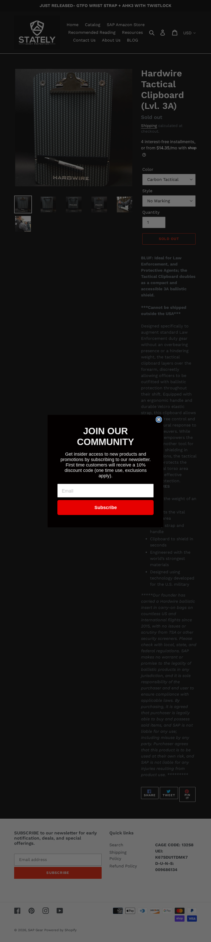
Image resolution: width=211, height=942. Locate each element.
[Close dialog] (158, 419)
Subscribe (105, 507)
